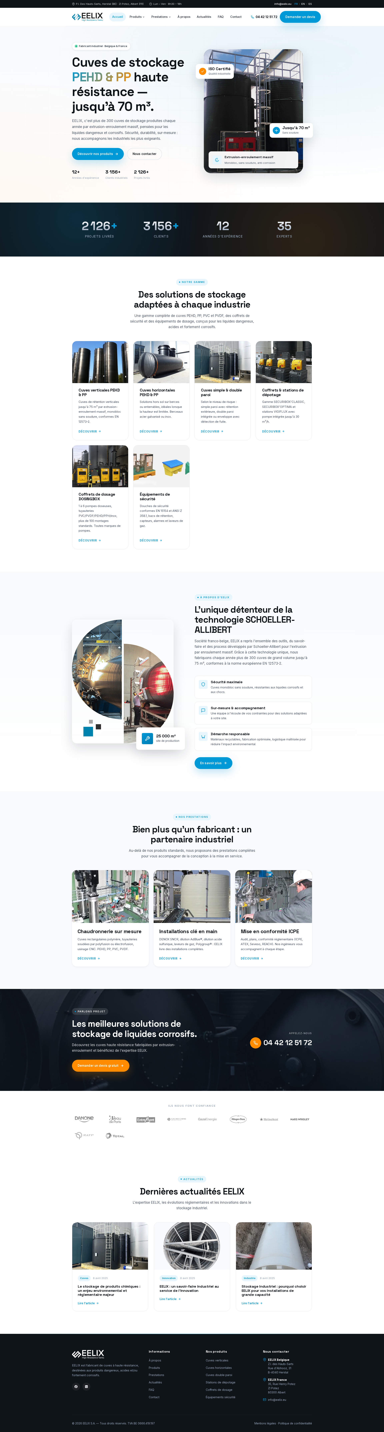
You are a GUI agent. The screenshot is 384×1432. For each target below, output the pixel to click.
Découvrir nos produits (95, 154)
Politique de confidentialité (295, 1423)
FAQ (221, 17)
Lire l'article (86, 1303)
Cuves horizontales (219, 1367)
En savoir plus (211, 763)
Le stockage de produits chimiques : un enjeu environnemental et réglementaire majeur (109, 1290)
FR (296, 3)
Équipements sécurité (220, 1397)
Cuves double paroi (219, 1375)
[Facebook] (76, 1387)
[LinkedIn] (86, 1387)
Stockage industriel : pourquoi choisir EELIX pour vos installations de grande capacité (274, 1290)
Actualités (204, 17)
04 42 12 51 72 (266, 17)
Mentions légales (265, 1423)
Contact (236, 17)
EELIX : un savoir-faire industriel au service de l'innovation (189, 1288)
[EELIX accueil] (87, 17)
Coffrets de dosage (219, 1389)
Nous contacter (144, 154)
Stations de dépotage (220, 1382)
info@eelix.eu (282, 3)
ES (310, 3)
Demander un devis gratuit (98, 1066)
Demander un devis (300, 17)
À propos (184, 17)
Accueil (117, 17)
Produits (136, 17)
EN (303, 3)
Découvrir (88, 431)
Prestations (159, 17)
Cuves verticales (217, 1360)
